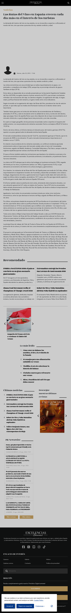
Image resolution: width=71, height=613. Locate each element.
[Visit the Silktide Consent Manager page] (52, 606)
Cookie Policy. (38, 600)
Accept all (9, 606)
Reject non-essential (25, 606)
